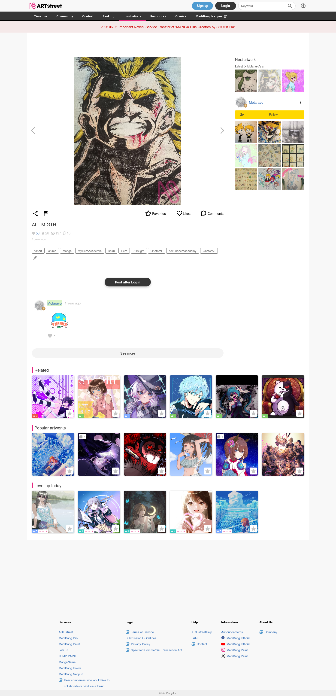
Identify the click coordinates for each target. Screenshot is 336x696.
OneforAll (209, 251)
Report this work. (45, 213)
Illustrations (132, 16)
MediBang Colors (70, 668)
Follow (273, 114)
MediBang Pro (68, 638)
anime (52, 251)
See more (127, 353)
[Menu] (303, 6)
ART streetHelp (201, 632)
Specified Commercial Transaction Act (156, 650)
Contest (87, 16)
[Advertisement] (168, 577)
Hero (124, 251)
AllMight (138, 251)
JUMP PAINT (68, 656)
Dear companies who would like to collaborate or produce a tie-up (86, 683)
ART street (66, 632)
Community (64, 16)
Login (225, 6)
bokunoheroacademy (183, 251)
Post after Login (127, 282)
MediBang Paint (69, 644)
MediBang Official (238, 638)
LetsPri (63, 650)
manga (67, 251)
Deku (111, 251)
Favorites (159, 213)
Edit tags (35, 258)
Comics (180, 16)
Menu (300, 102)
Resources (158, 16)
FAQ (194, 638)
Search (290, 6)
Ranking (108, 16)
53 (37, 233)
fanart (38, 251)
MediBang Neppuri (213, 16)
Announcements (232, 632)
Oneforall (157, 251)
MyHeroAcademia (90, 251)
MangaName (67, 662)
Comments (216, 213)
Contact (202, 644)
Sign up (202, 6)
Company (271, 632)
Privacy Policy (140, 644)
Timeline (40, 16)
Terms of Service (142, 632)
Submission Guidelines (141, 638)
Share (35, 213)
